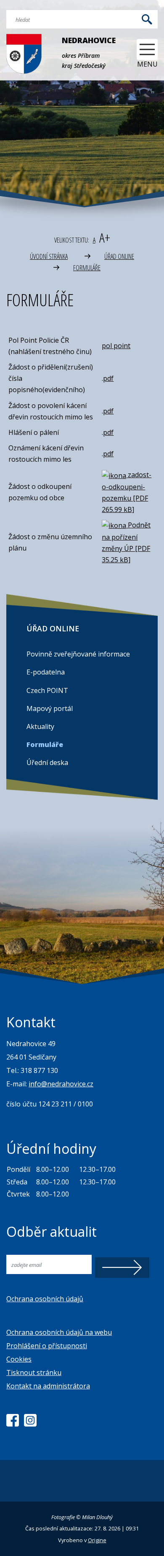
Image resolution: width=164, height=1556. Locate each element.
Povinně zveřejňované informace (78, 654)
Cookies (19, 1359)
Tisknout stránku (33, 1372)
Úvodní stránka (49, 256)
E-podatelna (45, 672)
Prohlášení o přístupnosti (46, 1345)
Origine (97, 1540)
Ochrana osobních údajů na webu (59, 1332)
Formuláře (87, 267)
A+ (104, 237)
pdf (108, 378)
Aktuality (40, 726)
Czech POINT (47, 690)
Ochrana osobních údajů (44, 1298)
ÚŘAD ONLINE (119, 256)
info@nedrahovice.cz (61, 1083)
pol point (116, 345)
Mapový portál (49, 708)
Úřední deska (47, 762)
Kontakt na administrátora (48, 1386)
